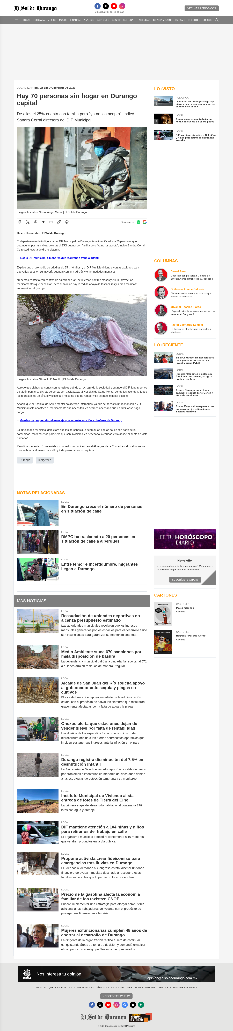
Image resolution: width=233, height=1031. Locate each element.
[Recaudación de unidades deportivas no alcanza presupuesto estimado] (38, 625)
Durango (25, 460)
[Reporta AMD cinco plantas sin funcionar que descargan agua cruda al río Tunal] (163, 374)
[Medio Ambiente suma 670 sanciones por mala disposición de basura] (38, 659)
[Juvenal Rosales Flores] (161, 310)
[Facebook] (97, 6)
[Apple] (133, 1005)
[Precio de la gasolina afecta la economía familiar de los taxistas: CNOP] (38, 904)
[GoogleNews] (125, 1005)
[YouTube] (114, 6)
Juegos (207, 20)
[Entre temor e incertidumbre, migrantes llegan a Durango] (38, 569)
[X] (106, 6)
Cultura (128, 20)
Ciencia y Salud (162, 20)
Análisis (89, 20)
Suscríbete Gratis (185, 579)
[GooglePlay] (141, 1005)
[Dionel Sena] (161, 275)
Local (26, 20)
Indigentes (44, 460)
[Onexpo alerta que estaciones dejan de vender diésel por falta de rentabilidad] (38, 733)
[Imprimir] (67, 222)
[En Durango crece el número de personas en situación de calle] (38, 513)
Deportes (194, 20)
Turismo (180, 20)
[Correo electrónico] (51, 222)
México (52, 20)
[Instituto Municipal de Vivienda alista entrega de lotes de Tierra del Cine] (38, 803)
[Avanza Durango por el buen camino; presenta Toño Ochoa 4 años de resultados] (163, 391)
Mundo (63, 20)
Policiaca (39, 20)
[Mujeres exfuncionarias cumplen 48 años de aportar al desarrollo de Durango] (38, 940)
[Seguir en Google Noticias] (144, 222)
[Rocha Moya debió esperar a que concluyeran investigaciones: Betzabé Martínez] (163, 407)
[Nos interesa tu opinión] (116, 974)
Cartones (103, 20)
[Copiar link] (59, 222)
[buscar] (217, 20)
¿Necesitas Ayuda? (116, 996)
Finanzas (75, 20)
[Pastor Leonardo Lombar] (161, 328)
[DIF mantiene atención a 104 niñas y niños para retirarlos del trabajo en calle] (38, 834)
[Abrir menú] (16, 20)
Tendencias (143, 20)
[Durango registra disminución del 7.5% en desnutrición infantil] (38, 769)
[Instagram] (122, 6)
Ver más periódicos (201, 8)
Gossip (116, 20)
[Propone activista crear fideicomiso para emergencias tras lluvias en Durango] (38, 868)
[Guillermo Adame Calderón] (161, 293)
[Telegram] (43, 222)
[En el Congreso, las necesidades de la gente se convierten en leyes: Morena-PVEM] (163, 358)
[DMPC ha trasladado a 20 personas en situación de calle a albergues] (38, 542)
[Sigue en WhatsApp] (138, 222)
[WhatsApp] (35, 222)
